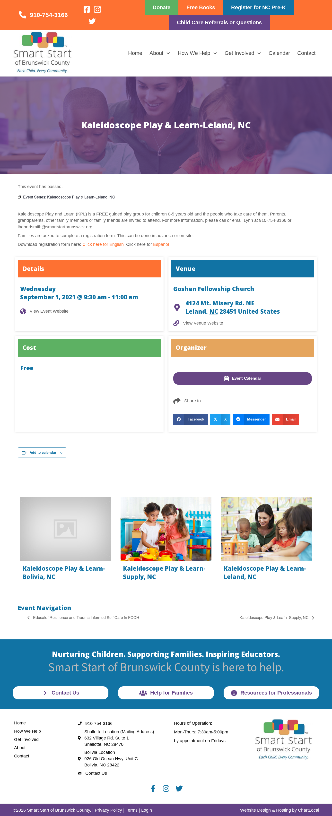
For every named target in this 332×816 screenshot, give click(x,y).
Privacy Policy (108, 810)
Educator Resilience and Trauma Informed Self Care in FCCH (85, 617)
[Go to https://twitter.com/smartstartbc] (92, 22)
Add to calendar (43, 452)
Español (161, 244)
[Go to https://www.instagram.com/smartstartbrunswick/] (97, 10)
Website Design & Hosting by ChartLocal (279, 810)
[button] (168, 53)
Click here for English (103, 244)
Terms (132, 810)
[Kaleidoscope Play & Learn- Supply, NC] (166, 541)
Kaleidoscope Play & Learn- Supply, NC (275, 617)
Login (146, 810)
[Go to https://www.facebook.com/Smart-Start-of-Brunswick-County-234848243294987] (86, 10)
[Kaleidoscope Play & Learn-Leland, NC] (266, 541)
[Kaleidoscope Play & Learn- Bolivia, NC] (65, 541)
